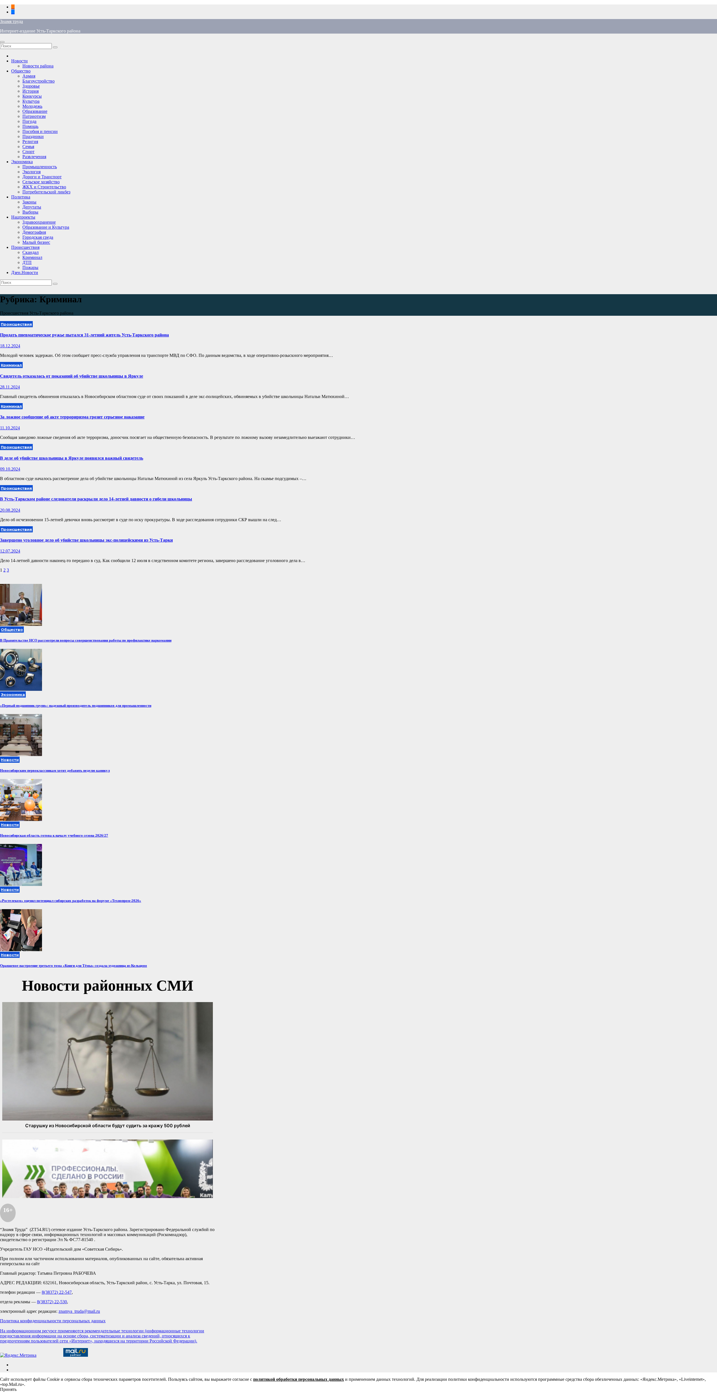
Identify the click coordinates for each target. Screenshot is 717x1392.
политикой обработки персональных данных (298, 1379)
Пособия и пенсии (40, 131)
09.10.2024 (10, 469)
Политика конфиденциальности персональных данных (53, 1320)
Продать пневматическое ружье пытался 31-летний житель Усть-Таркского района (84, 335)
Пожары (30, 267)
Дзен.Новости (24, 272)
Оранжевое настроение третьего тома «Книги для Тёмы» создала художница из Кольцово (73, 965)
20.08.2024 (10, 510)
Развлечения (34, 156)
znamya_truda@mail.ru (79, 1311)
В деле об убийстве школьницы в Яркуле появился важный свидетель (71, 458)
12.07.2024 (10, 551)
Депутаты (31, 207)
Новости (19, 61)
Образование (34, 111)
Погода (29, 121)
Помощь (30, 126)
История (30, 91)
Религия (30, 141)
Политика (20, 197)
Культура (30, 101)
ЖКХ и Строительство (44, 186)
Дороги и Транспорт (42, 176)
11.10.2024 (10, 427)
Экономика (22, 161)
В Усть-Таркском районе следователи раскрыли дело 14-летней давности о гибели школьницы (96, 499)
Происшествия (25, 247)
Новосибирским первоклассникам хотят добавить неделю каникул (55, 770)
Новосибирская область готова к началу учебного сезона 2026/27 (54, 835)
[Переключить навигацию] (2, 42)
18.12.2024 (10, 345)
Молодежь (32, 106)
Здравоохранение (39, 222)
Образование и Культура (45, 227)
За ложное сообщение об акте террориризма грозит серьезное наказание (72, 417)
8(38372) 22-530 (52, 1301)
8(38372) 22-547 (57, 1292)
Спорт (28, 151)
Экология (31, 171)
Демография (34, 232)
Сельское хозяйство (41, 181)
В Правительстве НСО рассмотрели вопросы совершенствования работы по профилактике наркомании (85, 640)
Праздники (33, 136)
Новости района (37, 66)
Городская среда (37, 237)
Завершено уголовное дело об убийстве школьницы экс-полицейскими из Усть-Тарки (86, 540)
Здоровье (31, 86)
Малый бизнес (36, 242)
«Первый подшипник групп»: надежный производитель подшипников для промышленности (75, 705)
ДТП (27, 262)
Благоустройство (38, 81)
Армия (28, 76)
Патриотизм (34, 116)
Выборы (30, 212)
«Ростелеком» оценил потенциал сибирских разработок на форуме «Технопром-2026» (70, 901)
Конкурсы (32, 96)
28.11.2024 (10, 387)
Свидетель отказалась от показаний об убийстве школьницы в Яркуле (71, 376)
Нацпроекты (23, 217)
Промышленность (39, 166)
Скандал (30, 252)
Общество (21, 71)
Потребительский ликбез (46, 192)
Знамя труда (11, 21)
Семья (28, 146)
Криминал (32, 257)
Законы (29, 202)
